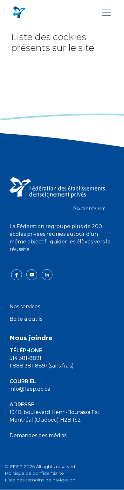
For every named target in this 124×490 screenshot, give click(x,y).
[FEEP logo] (57, 193)
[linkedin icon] (47, 274)
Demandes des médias (38, 435)
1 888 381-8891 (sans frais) (42, 366)
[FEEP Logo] (19, 12)
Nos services (25, 307)
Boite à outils (26, 319)
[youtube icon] (32, 274)
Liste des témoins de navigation (40, 480)
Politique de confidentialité (34, 473)
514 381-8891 (25, 358)
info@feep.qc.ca (30, 389)
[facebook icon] (17, 274)
